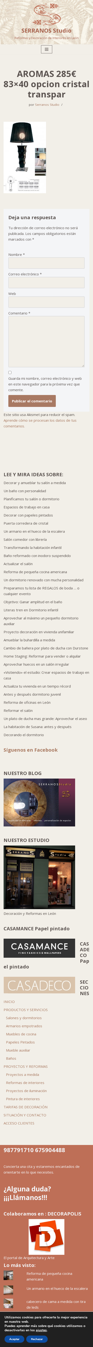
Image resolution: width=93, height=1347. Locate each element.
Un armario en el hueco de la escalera (34, 531)
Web (12, 293)
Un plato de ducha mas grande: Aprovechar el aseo (45, 718)
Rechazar (37, 1339)
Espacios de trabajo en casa (27, 507)
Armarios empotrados (24, 1025)
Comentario (19, 313)
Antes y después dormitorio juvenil (32, 694)
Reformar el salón (18, 710)
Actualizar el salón (18, 563)
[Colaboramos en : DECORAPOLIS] (46, 1237)
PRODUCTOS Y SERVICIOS (26, 1009)
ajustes (41, 1330)
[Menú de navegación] (46, 49)
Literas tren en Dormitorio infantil (31, 610)
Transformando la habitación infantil (33, 547)
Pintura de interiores (23, 1098)
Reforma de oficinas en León (27, 702)
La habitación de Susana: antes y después (38, 726)
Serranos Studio (47, 104)
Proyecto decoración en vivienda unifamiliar (39, 631)
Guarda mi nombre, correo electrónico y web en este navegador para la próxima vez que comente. (45, 384)
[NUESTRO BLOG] (39, 825)
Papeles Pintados (20, 1042)
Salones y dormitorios (24, 1017)
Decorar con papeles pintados (28, 515)
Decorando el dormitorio (24, 734)
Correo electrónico (25, 274)
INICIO (9, 1001)
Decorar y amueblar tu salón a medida (35, 482)
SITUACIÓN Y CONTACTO (25, 1115)
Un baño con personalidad (25, 490)
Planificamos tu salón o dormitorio (31, 498)
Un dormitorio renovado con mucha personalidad (43, 579)
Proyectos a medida (22, 1074)
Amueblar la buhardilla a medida (29, 640)
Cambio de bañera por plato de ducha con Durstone (46, 648)
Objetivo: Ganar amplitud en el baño (33, 601)
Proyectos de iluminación (26, 1090)
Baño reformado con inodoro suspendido (37, 555)
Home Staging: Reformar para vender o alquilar (42, 656)
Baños (11, 1058)
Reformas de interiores (25, 1082)
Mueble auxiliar (18, 1050)
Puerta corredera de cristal (26, 523)
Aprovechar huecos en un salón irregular (36, 664)
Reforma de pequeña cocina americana (35, 571)
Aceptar (14, 1339)
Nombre (16, 254)
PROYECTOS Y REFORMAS (26, 1066)
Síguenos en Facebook (31, 750)
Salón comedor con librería (25, 539)
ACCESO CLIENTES (19, 1123)
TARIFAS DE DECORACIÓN (25, 1106)
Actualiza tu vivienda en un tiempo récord (37, 686)
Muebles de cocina (21, 1034)
